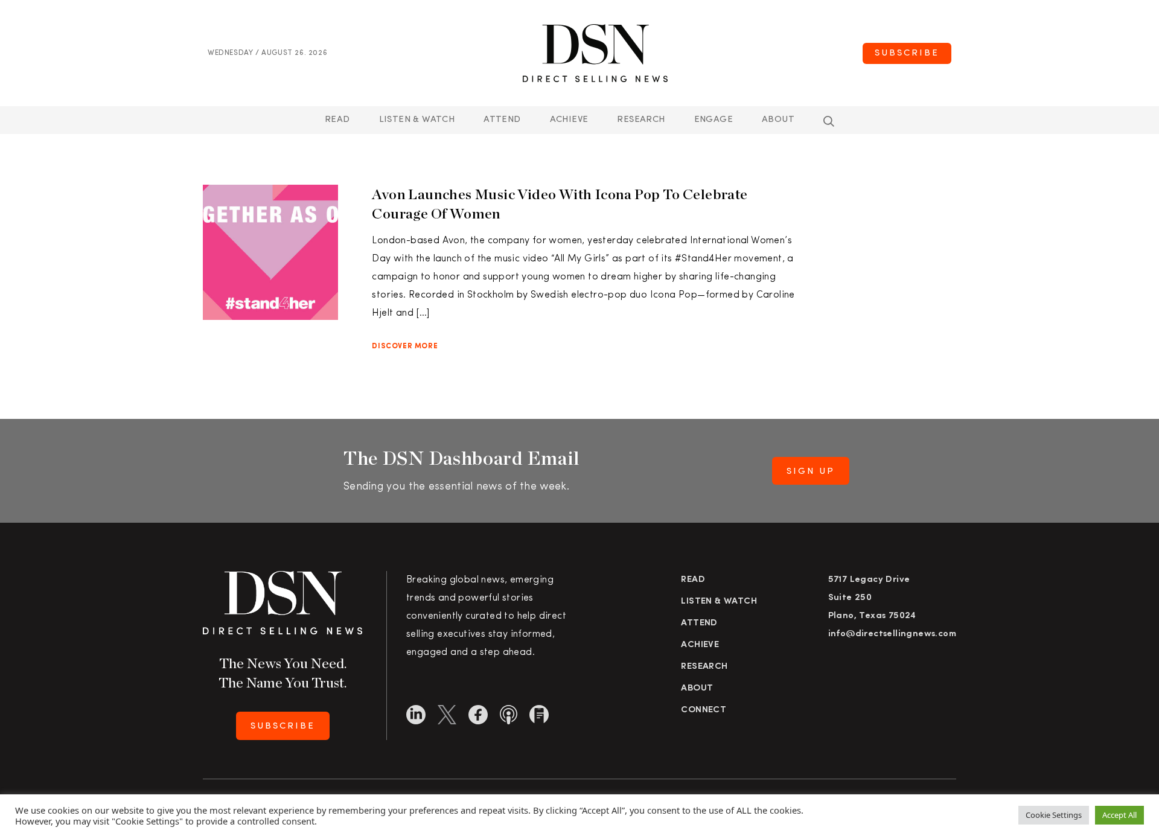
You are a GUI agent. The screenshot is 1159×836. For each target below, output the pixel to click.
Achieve (569, 119)
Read (337, 119)
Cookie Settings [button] (1054, 814)
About (778, 119)
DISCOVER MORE (405, 346)
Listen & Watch (417, 119)
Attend (699, 623)
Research (641, 119)
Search (828, 121)
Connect (703, 710)
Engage (713, 119)
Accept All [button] (1119, 814)
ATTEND (502, 119)
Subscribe (907, 53)
